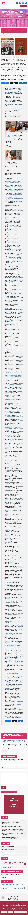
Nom (2, 762)
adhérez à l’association (19, 888)
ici (6, 874)
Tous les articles (5, 854)
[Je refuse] (26, 908)
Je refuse (10, 911)
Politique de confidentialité (20, 911)
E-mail (3, 767)
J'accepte (4, 911)
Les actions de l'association (8, 846)
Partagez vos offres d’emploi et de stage (10, 884)
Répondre (5, 750)
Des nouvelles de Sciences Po (8, 852)
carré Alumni (9, 88)
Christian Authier (17, 110)
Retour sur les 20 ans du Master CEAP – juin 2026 (12, 826)
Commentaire (4, 772)
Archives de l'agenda (6, 867)
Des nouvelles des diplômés (8, 34)
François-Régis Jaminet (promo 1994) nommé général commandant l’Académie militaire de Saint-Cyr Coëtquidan (13, 822)
